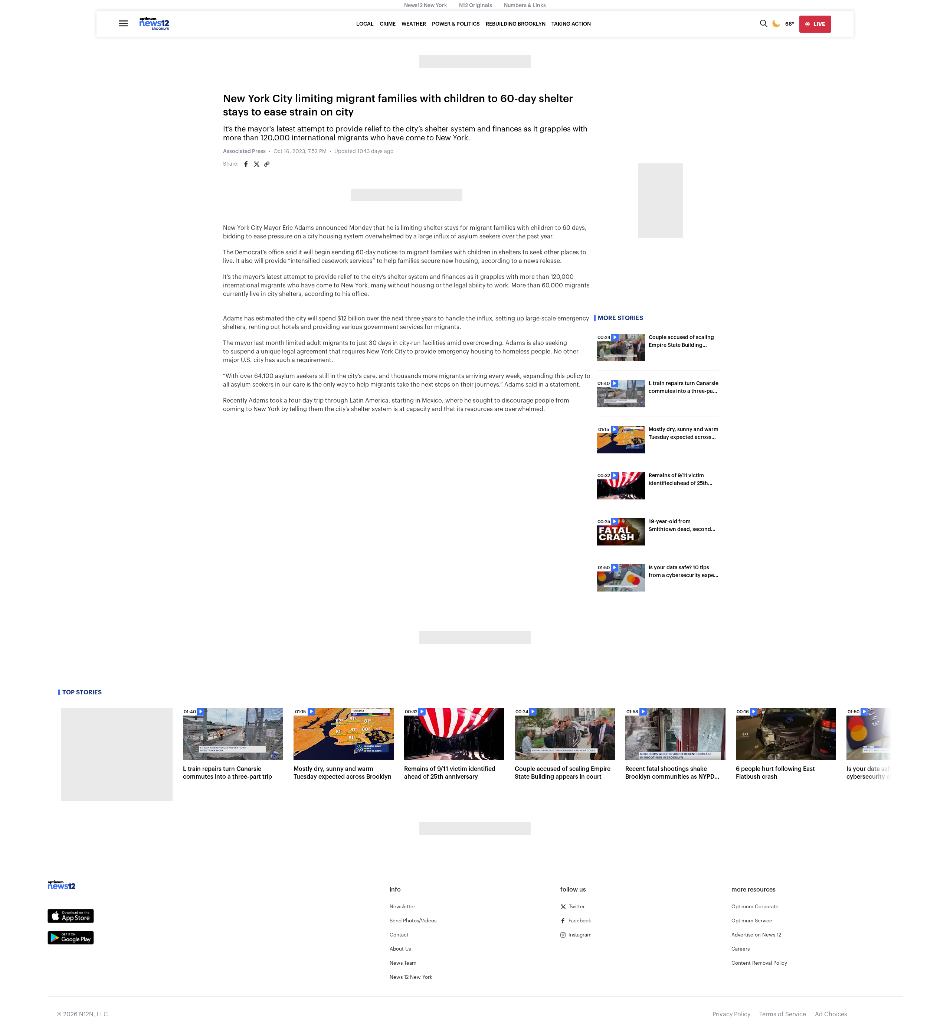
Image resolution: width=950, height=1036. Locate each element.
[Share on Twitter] (256, 164)
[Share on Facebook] (246, 164)
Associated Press (244, 151)
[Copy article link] (267, 164)
